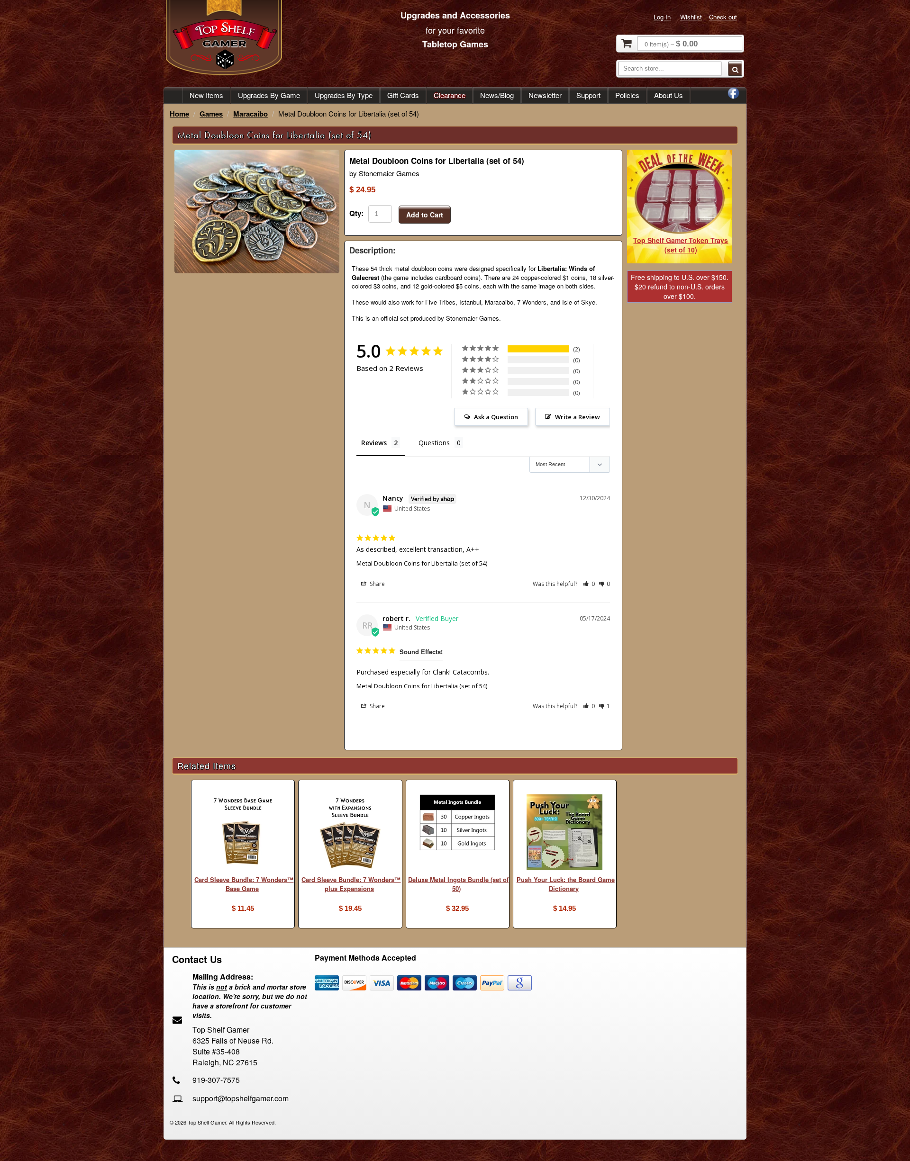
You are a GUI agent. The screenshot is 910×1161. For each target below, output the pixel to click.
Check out (723, 16)
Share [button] (376, 584)
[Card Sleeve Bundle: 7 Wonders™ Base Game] (242, 833)
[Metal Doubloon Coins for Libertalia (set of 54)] (256, 270)
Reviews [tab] (374, 442)
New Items (206, 95)
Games (211, 113)
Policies (627, 95)
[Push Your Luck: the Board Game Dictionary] (564, 833)
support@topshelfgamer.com (240, 1098)
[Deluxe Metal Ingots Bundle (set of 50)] (457, 824)
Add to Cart (424, 214)
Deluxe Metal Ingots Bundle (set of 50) (458, 884)
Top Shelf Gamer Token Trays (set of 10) (680, 244)
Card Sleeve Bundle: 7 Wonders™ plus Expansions (350, 884)
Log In (662, 16)
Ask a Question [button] (496, 417)
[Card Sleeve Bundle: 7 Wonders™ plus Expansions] (350, 833)
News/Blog (497, 95)
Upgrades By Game (269, 95)
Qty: (356, 213)
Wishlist (691, 16)
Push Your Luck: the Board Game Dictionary (566, 884)
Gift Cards (403, 95)
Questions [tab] (434, 442)
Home (179, 113)
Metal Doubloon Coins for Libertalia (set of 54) (421, 563)
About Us (668, 95)
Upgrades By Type (344, 95)
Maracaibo (250, 113)
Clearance (449, 95)
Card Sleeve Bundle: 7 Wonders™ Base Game (243, 884)
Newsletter (545, 95)
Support (588, 95)
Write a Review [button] (577, 417)
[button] (588, 584)
